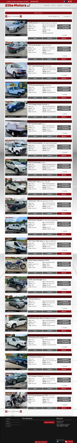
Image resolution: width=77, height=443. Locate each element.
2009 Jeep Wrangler (37, 280)
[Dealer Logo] (17, 5)
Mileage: (45, 29)
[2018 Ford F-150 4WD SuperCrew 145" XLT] (16, 205)
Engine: (44, 26)
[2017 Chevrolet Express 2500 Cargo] (16, 70)
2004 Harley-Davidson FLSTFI (38, 260)
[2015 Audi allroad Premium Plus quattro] (16, 50)
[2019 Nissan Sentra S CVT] (16, 361)
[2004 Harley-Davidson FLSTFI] (16, 265)
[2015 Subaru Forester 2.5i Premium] (16, 381)
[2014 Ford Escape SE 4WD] (16, 167)
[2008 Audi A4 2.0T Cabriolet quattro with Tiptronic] (16, 27)
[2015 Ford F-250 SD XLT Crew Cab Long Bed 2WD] (16, 225)
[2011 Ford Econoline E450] (16, 128)
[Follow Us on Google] (71, 1)
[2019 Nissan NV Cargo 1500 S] (16, 342)
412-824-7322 (34, 1)
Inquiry (35, 38)
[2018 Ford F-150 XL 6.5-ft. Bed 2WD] (16, 186)
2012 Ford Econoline (42, 143)
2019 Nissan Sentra (36, 357)
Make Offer (49, 38)
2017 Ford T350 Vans (42, 241)
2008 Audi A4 (42, 23)
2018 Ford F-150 (39, 182)
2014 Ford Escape (36, 162)
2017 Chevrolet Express (39, 66)
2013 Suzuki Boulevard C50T (41, 395)
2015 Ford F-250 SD (43, 220)
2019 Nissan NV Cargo (38, 337)
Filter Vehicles (39, 13)
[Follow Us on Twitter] (66, 1)
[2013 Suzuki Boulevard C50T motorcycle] (16, 400)
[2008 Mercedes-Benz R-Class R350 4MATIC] (16, 323)
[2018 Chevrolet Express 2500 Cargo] (16, 90)
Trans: (29, 30)
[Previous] (6, 16)
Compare (65, 35)
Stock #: (44, 31)
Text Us (64, 38)
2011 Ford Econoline (36, 124)
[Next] (21, 16)
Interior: (30, 26)
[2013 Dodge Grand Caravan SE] (16, 109)
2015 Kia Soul (34, 299)
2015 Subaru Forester (39, 376)
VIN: (44, 25)
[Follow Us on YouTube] (69, 1)
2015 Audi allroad (40, 45)
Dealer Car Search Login (60, 439)
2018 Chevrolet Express (39, 85)
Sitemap (63, 440)
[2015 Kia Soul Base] (16, 303)
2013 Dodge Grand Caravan (38, 104)
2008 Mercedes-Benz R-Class (42, 318)
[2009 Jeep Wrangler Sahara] (16, 284)
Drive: (29, 28)
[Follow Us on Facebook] (64, 1)
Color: (29, 25)
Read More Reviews (49, 422)
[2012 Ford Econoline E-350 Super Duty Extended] (16, 147)
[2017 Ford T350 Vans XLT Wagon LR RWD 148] (16, 245)
